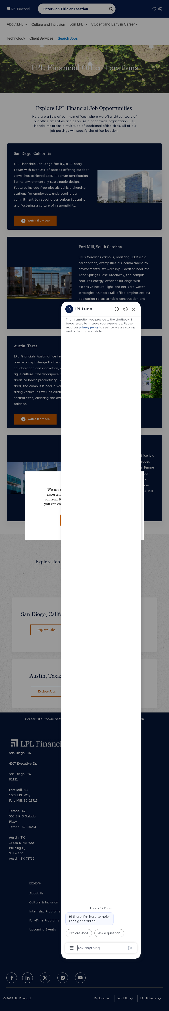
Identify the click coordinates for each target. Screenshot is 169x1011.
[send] (130, 948)
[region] (101, 628)
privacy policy (89, 327)
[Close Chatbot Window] (133, 309)
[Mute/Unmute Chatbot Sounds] (125, 309)
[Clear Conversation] (117, 309)
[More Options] (71, 948)
